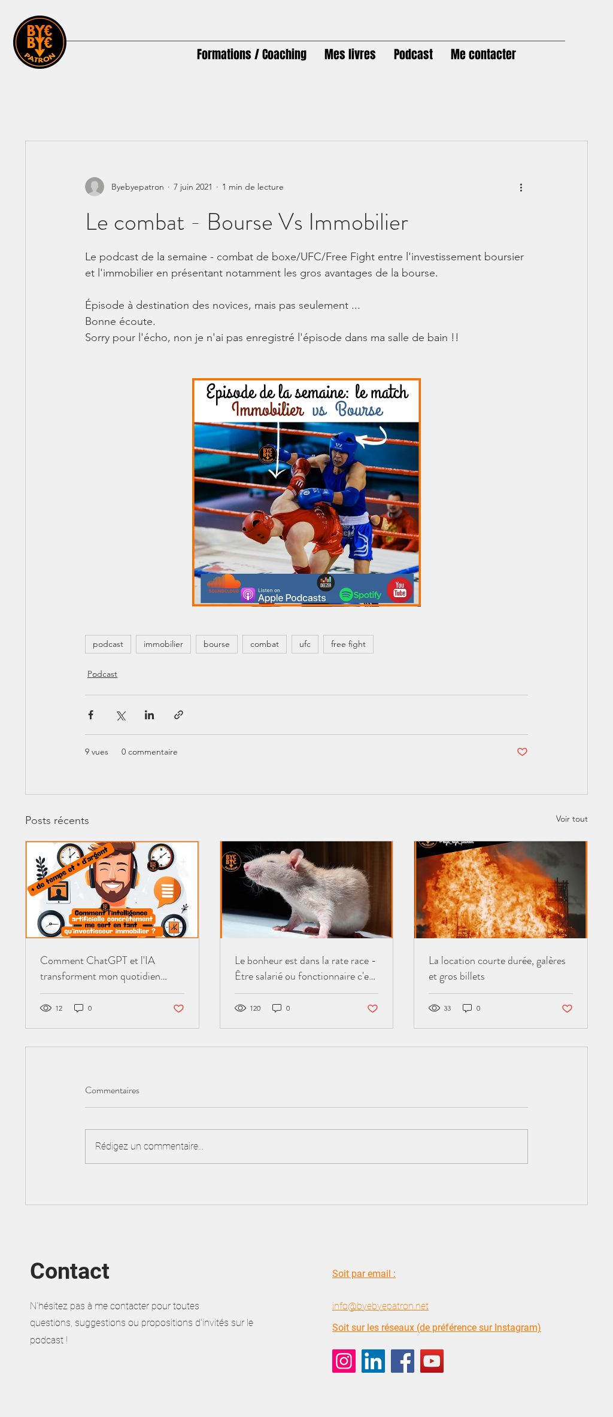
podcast (108, 643)
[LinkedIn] (373, 1361)
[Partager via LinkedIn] (149, 714)
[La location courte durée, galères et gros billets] (500, 889)
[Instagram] (344, 1361)
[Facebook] (402, 1361)
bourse (217, 643)
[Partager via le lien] (178, 714)
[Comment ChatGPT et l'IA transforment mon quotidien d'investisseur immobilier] (112, 889)
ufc (305, 643)
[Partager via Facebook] (90, 714)
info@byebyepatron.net (380, 1306)
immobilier (163, 643)
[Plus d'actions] (521, 187)
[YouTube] (432, 1361)
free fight (348, 643)
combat (264, 643)
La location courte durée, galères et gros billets (497, 968)
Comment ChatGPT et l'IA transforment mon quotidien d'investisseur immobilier (100, 968)
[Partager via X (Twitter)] (120, 714)
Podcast (102, 673)
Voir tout (572, 818)
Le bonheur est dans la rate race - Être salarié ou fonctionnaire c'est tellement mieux (306, 968)
